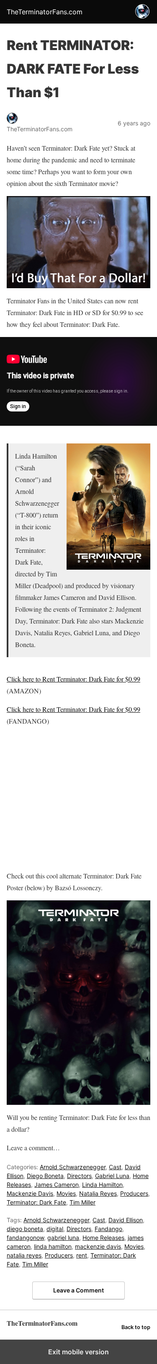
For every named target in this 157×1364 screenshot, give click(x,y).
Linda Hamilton (102, 1184)
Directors (79, 1175)
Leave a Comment (78, 1290)
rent (81, 1255)
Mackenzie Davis (30, 1193)
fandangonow (25, 1237)
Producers (134, 1193)
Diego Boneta (45, 1175)
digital (54, 1228)
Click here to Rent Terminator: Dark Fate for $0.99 (73, 678)
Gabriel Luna (112, 1175)
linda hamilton (53, 1246)
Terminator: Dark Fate (36, 1202)
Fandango (108, 1228)
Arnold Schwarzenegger (73, 1166)
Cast (115, 1166)
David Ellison (125, 1219)
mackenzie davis (98, 1246)
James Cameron (56, 1184)
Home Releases (103, 1237)
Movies (66, 1193)
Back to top (135, 1327)
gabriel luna (63, 1237)
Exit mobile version (78, 1352)
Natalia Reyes (98, 1193)
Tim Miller (82, 1202)
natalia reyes (24, 1255)
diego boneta (25, 1228)
